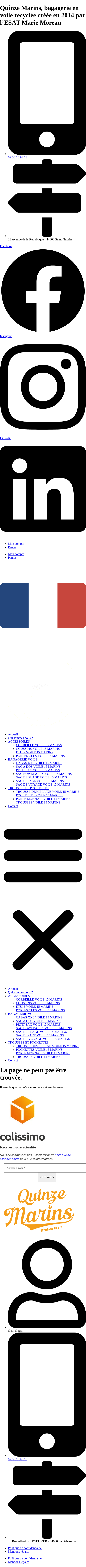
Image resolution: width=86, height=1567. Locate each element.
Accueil (13, 734)
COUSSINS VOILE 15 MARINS (38, 748)
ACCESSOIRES (19, 741)
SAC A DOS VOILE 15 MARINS (38, 766)
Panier (12, 547)
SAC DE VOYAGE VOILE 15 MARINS (43, 784)
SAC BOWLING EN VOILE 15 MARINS (44, 773)
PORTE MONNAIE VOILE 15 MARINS (43, 799)
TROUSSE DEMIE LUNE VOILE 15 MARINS (47, 791)
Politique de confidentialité (25, 1548)
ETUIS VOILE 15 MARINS (34, 752)
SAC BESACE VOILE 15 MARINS (40, 781)
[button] (43, 897)
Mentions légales (18, 1551)
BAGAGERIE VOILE (23, 759)
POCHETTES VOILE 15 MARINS (39, 795)
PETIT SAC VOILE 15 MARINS (38, 770)
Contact (13, 806)
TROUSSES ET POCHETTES (28, 788)
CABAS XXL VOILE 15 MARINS (39, 763)
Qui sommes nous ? (20, 738)
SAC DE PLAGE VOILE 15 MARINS (41, 777)
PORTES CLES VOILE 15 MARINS (40, 756)
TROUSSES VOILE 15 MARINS (38, 802)
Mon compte (16, 543)
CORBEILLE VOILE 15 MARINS (39, 745)
